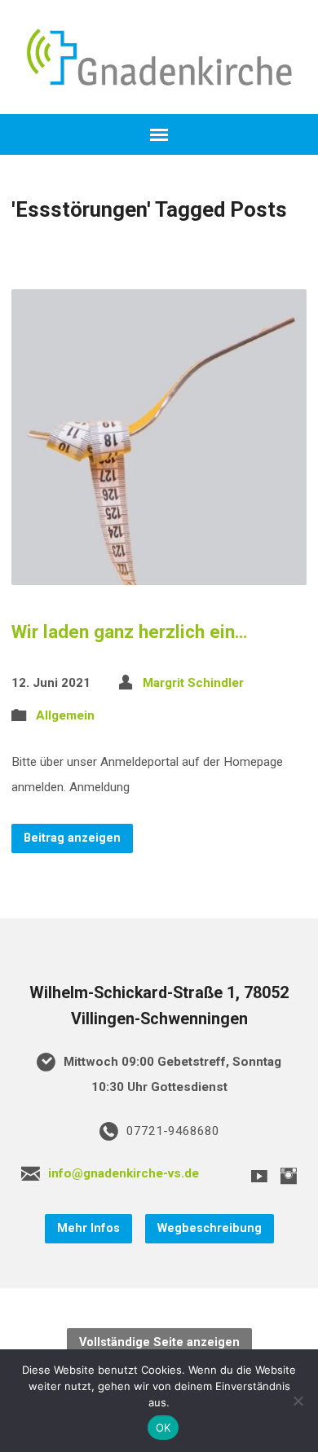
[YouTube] (259, 1176)
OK (163, 1427)
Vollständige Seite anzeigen (159, 1342)
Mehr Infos (88, 1228)
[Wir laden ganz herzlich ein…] (159, 571)
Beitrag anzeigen (72, 838)
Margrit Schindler (193, 682)
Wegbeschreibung (209, 1228)
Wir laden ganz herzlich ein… (129, 631)
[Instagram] (288, 1176)
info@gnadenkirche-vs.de (123, 1173)
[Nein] (297, 1401)
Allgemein (65, 715)
